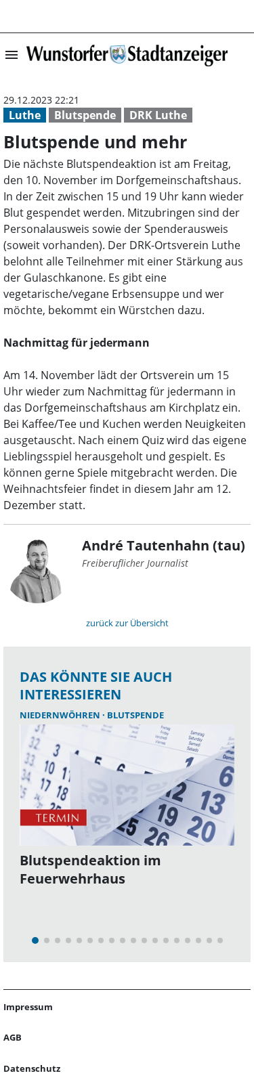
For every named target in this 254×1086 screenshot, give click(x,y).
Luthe (25, 115)
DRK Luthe (158, 115)
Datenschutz (31, 1068)
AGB (12, 1037)
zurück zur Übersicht (127, 623)
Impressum (28, 1007)
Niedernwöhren (61, 715)
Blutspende (85, 115)
